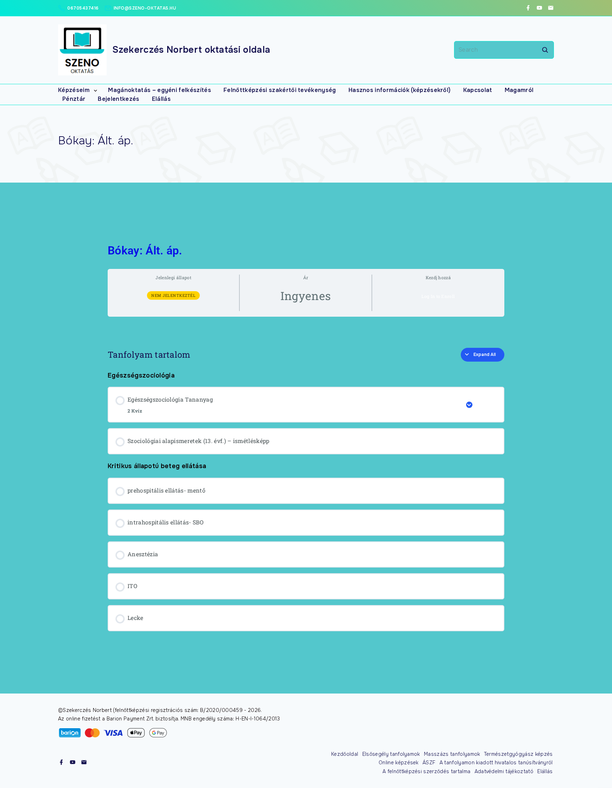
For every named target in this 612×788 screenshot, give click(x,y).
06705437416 (83, 8)
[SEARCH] (545, 50)
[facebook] (528, 8)
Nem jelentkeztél (173, 295)
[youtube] (539, 8)
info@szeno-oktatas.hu (145, 8)
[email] (551, 8)
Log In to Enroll (438, 296)
